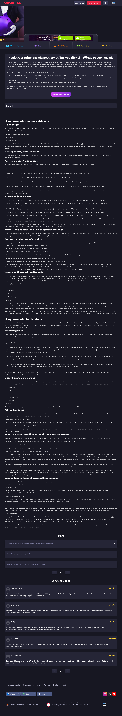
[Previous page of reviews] (54, 671)
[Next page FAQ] (67, 572)
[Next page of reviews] (67, 671)
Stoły (39, 685)
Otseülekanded (28, 685)
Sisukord (56, 685)
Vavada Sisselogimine (61, 94)
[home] (12, 3)
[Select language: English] (115, 3)
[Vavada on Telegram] (105, 3)
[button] (119, 24)
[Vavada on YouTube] (114, 694)
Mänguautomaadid (13, 685)
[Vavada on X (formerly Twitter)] (110, 694)
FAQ (64, 685)
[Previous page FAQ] (54, 572)
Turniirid (47, 685)
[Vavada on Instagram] (105, 694)
